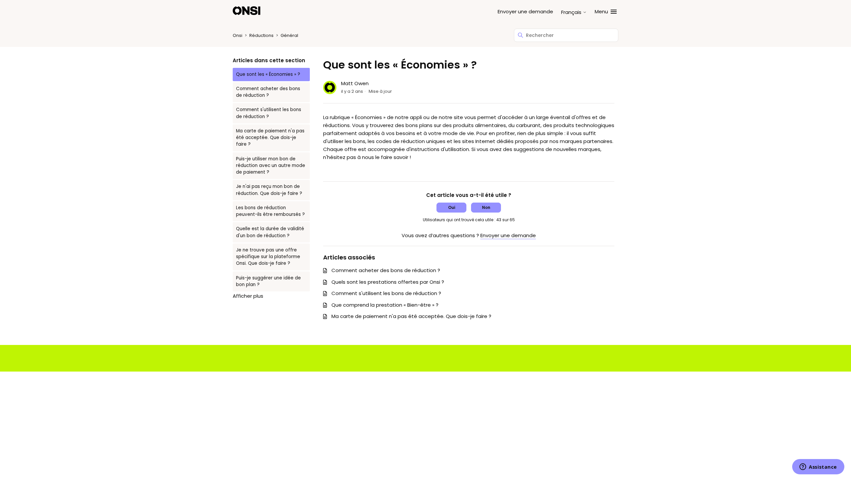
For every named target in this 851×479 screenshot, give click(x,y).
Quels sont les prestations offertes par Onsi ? (387, 281)
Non (486, 207)
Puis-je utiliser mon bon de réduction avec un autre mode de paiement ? (270, 166)
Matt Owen (355, 83)
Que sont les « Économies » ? (268, 74)
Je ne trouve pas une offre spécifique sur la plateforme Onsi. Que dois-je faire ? (268, 257)
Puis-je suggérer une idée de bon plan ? (268, 281)
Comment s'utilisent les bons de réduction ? (268, 112)
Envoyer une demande (525, 11)
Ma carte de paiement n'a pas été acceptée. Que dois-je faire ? (270, 138)
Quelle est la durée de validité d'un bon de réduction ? (270, 232)
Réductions (261, 35)
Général (289, 35)
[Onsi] (246, 11)
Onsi (237, 35)
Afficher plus (248, 295)
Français (572, 12)
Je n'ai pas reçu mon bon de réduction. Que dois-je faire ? (269, 189)
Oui (451, 207)
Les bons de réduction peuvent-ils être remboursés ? (270, 211)
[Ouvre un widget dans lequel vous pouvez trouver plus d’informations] (818, 467)
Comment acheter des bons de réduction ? (268, 91)
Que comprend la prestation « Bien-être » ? (384, 304)
